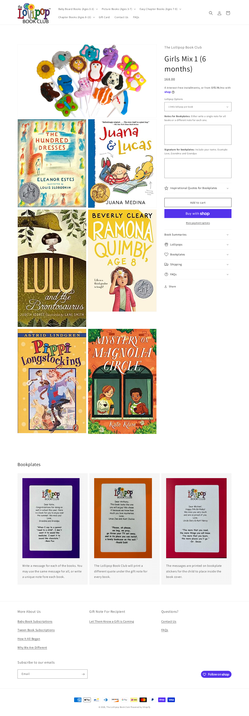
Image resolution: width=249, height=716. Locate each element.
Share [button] (172, 286)
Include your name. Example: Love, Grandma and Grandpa (196, 151)
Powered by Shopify (141, 707)
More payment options (198, 223)
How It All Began (29, 639)
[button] (77, 9)
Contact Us (168, 621)
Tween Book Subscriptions (36, 630)
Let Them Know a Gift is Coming (111, 621)
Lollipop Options (173, 99)
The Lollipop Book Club (118, 707)
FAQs (164, 630)
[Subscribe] (83, 674)
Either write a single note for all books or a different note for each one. (195, 118)
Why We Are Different (32, 647)
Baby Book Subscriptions (35, 621)
